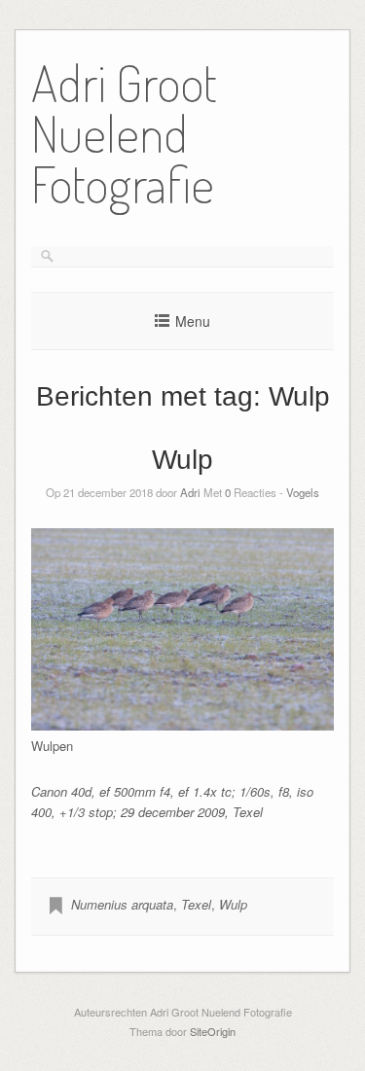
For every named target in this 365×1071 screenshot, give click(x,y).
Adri (190, 492)
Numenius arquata (122, 904)
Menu (192, 321)
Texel (196, 904)
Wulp (182, 460)
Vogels (302, 492)
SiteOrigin (213, 1031)
